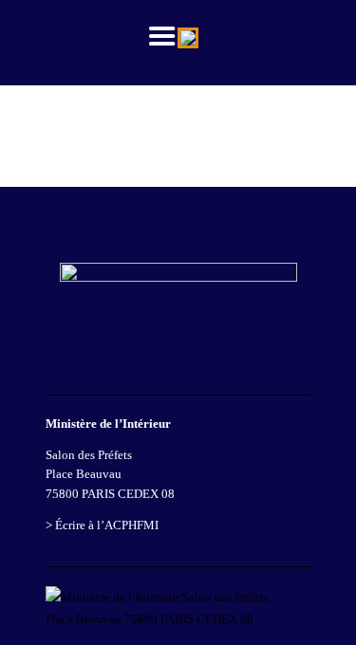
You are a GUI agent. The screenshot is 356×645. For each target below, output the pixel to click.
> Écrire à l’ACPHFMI (102, 525)
